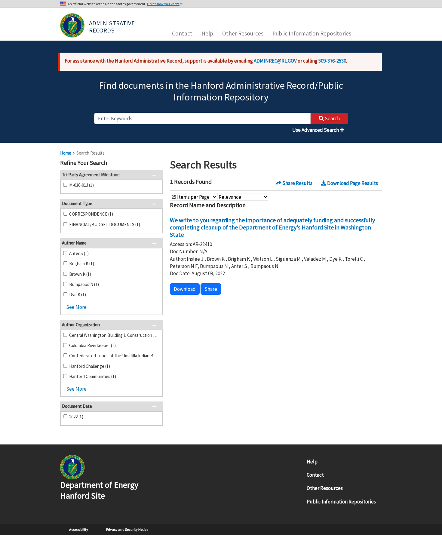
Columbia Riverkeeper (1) (92, 345)
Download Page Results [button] (352, 183)
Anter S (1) (79, 253)
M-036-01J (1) (81, 185)
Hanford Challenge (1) (89, 366)
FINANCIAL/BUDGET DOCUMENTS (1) (104, 224)
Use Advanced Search (316, 130)
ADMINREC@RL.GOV (275, 60)
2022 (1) (76, 417)
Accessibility (78, 529)
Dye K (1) (77, 294)
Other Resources (242, 33)
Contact (182, 33)
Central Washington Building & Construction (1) (113, 335)
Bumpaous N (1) (84, 284)
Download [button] (185, 289)
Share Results (296, 183)
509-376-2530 (332, 60)
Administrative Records (112, 26)
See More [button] (76, 307)
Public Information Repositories (311, 33)
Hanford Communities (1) (92, 376)
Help (207, 33)
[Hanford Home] (72, 466)
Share (210, 289)
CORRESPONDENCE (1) (91, 214)
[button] (156, 163)
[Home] (72, 25)
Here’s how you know (163, 4)
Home (65, 153)
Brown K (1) (80, 274)
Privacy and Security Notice (127, 529)
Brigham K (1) (81, 263)
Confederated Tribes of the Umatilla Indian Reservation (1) (113, 355)
